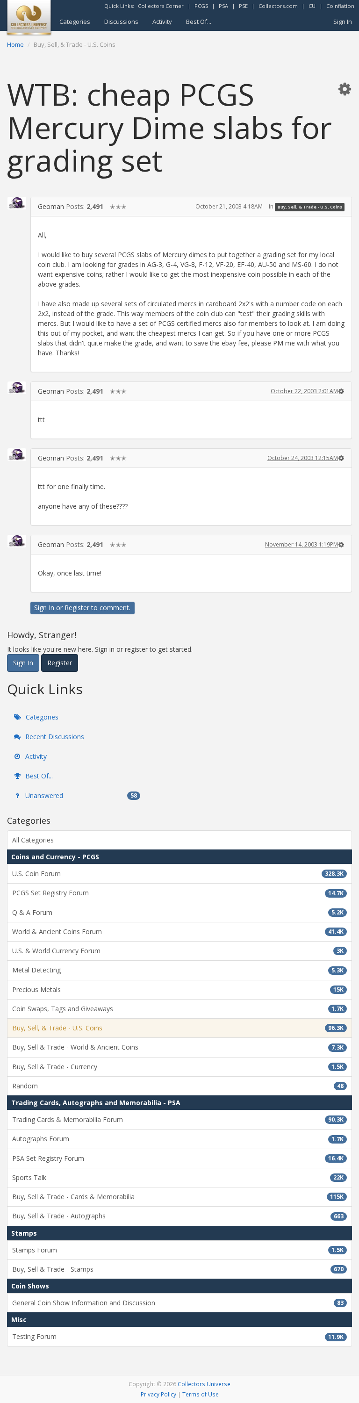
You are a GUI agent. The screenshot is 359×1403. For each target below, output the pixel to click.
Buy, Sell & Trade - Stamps (178, 1269)
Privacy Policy (158, 1394)
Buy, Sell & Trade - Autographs (178, 1215)
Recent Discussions (53, 736)
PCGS (201, 5)
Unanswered (80, 795)
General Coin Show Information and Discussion (178, 1302)
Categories (74, 21)
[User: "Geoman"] (16, 203)
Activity (162, 21)
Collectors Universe (204, 1384)
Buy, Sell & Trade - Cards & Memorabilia (178, 1196)
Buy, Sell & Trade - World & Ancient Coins (178, 1047)
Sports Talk (178, 1177)
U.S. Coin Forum (178, 873)
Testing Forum (178, 1336)
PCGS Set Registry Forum (178, 892)
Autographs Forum (178, 1138)
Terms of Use (200, 1394)
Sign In (342, 21)
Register (77, 607)
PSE (243, 5)
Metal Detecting (178, 969)
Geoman (51, 206)
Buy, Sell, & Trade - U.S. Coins (310, 207)
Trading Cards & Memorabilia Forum (178, 1119)
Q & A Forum (178, 912)
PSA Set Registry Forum (178, 1158)
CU (312, 5)
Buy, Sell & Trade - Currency (178, 1066)
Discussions (121, 21)
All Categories (33, 839)
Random (178, 1085)
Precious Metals (178, 989)
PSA (223, 5)
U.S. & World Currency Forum (178, 950)
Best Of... (198, 21)
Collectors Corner (161, 5)
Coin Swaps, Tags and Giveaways (178, 1008)
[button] (344, 89)
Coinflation (340, 5)
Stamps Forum (178, 1249)
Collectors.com (278, 5)
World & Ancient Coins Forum (178, 931)
